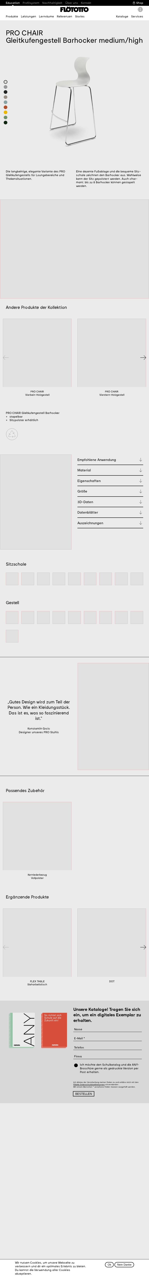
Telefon (79, 1047)
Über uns (71, 2)
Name (78, 1029)
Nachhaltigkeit (52, 2)
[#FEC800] (5, 112)
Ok (109, 1264)
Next (143, 357)
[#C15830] (5, 107)
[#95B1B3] (5, 102)
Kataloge (122, 16)
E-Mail (78, 1038)
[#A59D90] (5, 97)
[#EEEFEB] (5, 81)
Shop (139, 2)
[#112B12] (5, 122)
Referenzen (64, 16)
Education (13, 2)
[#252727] (5, 91)
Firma (78, 1056)
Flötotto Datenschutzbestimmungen (89, 1084)
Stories (80, 16)
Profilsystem (31, 2)
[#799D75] (5, 117)
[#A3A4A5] (5, 86)
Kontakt (86, 2)
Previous (6, 357)
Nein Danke (124, 1264)
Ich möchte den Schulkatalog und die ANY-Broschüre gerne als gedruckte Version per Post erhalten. (109, 1068)
